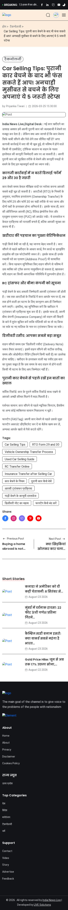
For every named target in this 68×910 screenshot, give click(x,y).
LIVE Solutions (42, 904)
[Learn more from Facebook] (41, 4)
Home (5, 735)
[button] (56, 14)
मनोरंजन (6, 817)
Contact (7, 851)
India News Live (51, 900)
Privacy (6, 749)
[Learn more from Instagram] (14, 518)
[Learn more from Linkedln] (47, 4)
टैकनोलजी (15, 26)
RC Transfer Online (17, 466)
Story (5, 864)
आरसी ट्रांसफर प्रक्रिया (18, 488)
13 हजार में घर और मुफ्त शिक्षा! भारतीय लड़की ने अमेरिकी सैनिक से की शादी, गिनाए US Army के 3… (28, 5)
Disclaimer (8, 756)
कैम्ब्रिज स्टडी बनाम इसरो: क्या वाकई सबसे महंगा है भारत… (43, 638)
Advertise (8, 871)
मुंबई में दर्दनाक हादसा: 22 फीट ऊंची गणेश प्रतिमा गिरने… (43, 612)
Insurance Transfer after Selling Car (28, 474)
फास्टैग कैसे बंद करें (46, 503)
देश (3, 803)
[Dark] (64, 5)
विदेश (4, 810)
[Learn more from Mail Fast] (53, 4)
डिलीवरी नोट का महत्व (17, 503)
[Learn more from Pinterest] (30, 518)
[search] (48, 15)
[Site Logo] (6, 15)
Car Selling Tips (15, 444)
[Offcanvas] (64, 15)
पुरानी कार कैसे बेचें (41, 481)
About (6, 742)
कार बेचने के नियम (14, 481)
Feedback (8, 878)
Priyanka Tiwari (15, 106)
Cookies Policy (11, 763)
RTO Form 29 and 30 (45, 444)
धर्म (3, 830)
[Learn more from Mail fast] (22, 518)
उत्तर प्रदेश (7, 783)
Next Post (55, 538)
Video (5, 857)
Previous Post (15, 538)
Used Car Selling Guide (19, 459)
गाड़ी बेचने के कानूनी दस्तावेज (20, 496)
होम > (5, 26)
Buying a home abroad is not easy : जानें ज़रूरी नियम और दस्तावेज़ (15, 551)
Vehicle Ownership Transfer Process (29, 452)
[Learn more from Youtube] (58, 4)
